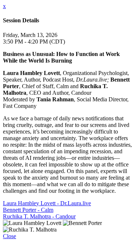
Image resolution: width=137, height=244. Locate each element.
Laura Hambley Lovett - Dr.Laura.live (47, 203)
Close (9, 236)
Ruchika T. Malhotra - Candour (39, 216)
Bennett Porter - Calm (28, 210)
